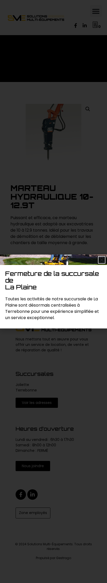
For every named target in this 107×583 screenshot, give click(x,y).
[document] (53, 291)
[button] (101, 260)
